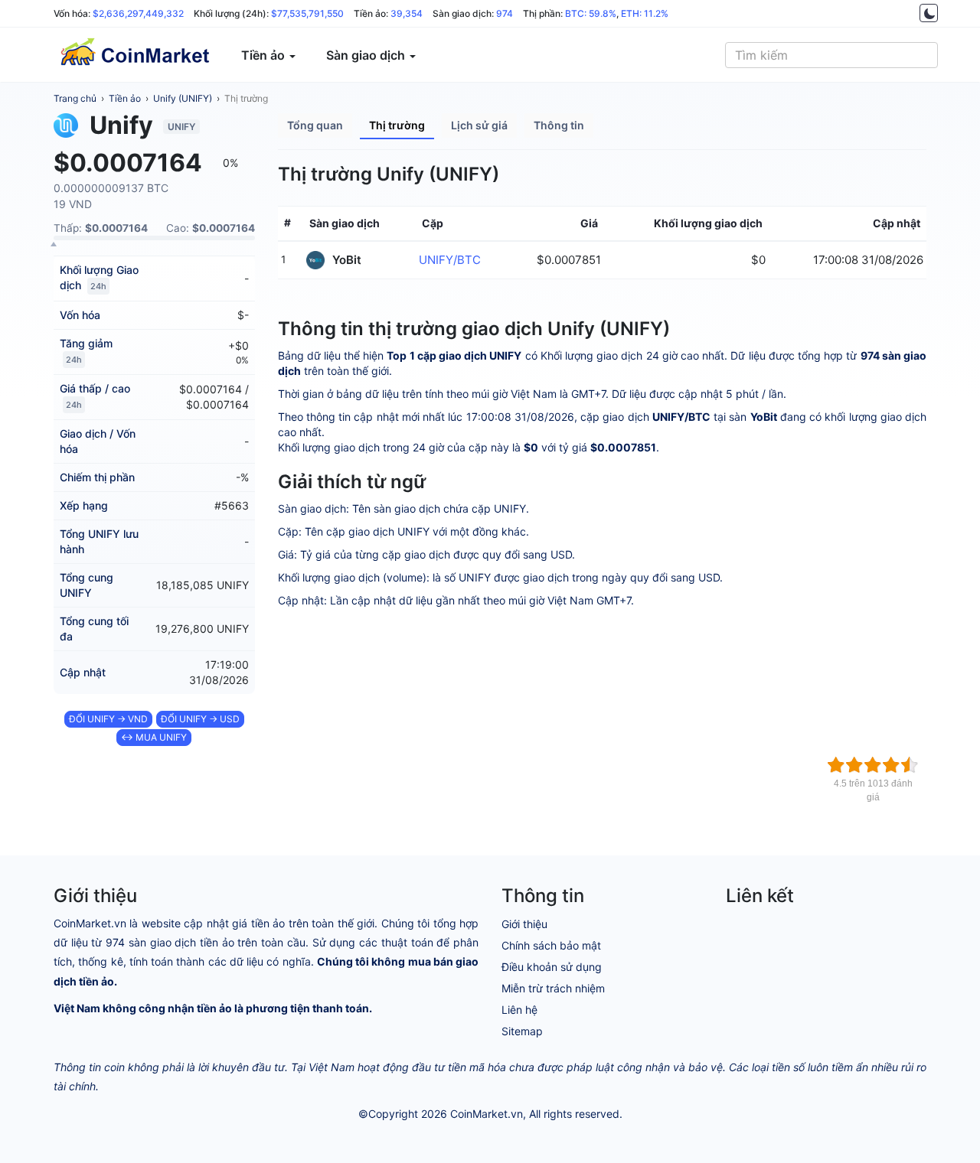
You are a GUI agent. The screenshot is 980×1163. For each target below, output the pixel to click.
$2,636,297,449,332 (138, 13)
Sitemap (522, 1031)
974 (504, 13)
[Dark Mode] (929, 13)
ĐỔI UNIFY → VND (108, 719)
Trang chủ (75, 98)
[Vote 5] (909, 765)
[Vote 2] (854, 765)
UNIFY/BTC (450, 259)
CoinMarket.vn (486, 1113)
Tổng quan (315, 125)
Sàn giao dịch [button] (367, 55)
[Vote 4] (891, 765)
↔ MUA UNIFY (154, 737)
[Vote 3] (873, 765)
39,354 (406, 13)
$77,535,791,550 (307, 13)
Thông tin (559, 125)
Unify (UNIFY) (182, 98)
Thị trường (246, 98)
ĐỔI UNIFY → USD (200, 719)
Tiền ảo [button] (264, 55)
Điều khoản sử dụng (551, 966)
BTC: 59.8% (590, 13)
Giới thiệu (524, 923)
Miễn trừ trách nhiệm (553, 988)
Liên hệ (519, 1009)
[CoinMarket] (134, 55)
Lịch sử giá (479, 125)
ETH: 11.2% (644, 13)
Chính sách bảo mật (551, 945)
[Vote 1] (836, 765)
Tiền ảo (125, 98)
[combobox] (831, 55)
